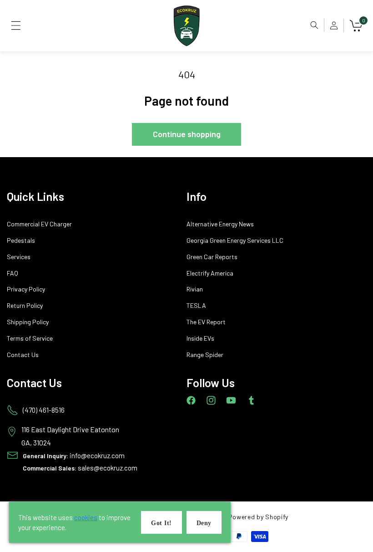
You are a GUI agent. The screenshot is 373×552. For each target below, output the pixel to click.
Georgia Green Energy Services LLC (234, 240)
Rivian (194, 289)
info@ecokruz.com (97, 455)
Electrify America (209, 273)
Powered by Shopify (258, 517)
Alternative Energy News (220, 224)
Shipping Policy (28, 322)
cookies (85, 517)
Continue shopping (187, 134)
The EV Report (206, 322)
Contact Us (23, 354)
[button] (16, 25)
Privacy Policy (26, 289)
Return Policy (25, 305)
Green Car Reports (211, 257)
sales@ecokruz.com (107, 468)
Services (18, 257)
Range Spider (204, 354)
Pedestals (21, 240)
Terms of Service (30, 338)
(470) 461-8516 (44, 410)
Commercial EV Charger (39, 224)
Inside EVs (200, 338)
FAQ (12, 273)
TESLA (196, 305)
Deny (204, 523)
